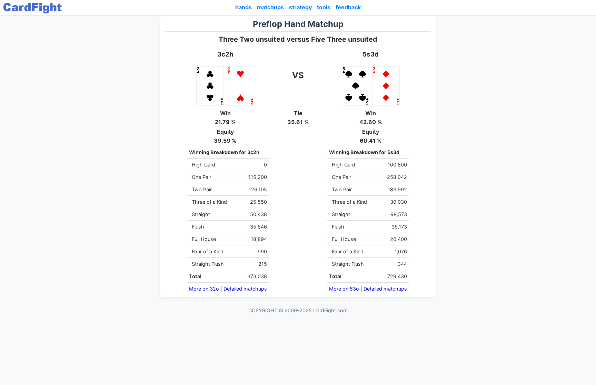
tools (323, 7)
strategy (300, 7)
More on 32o (204, 289)
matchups (270, 7)
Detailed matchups (245, 289)
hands (243, 7)
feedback (348, 7)
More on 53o (344, 289)
